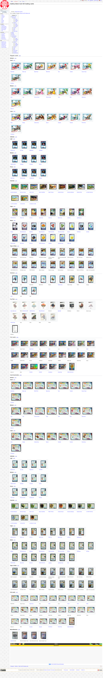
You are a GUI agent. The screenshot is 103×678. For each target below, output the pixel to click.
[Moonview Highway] (71, 186)
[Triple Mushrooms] (24, 226)
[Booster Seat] (14, 144)
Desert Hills (22, 203)
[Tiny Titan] (24, 144)
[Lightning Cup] (81, 212)
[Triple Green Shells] (62, 226)
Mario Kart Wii (56, 645)
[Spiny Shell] (24, 237)
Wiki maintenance (4, 27)
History (23, 1)
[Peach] (81, 279)
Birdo (71, 97)
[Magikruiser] (33, 144)
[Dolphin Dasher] (14, 158)
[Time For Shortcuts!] (71, 264)
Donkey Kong (36, 122)
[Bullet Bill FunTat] (14, 635)
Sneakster (31, 164)
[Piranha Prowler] (24, 172)
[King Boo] (63, 117)
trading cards (25, 13)
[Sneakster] (33, 158)
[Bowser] (51, 117)
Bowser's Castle (33, 203)
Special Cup (41, 217)
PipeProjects (3, 35)
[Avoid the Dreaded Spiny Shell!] (62, 251)
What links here (3, 41)
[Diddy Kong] (87, 91)
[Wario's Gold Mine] (43, 186)
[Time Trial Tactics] (81, 251)
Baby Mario (12, 71)
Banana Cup (60, 217)
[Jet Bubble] (43, 144)
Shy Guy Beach (14, 203)
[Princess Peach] (40, 91)
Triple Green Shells (61, 231)
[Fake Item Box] (14, 237)
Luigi (23, 97)
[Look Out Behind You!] (14, 264)
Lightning (50, 243)
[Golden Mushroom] (43, 237)
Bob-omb (31, 243)
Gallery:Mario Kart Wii (18, 11)
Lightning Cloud (60, 243)
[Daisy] (90, 355)
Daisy (47, 416)
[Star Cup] (33, 212)
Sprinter (40, 164)
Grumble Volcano (61, 192)
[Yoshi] (63, 91)
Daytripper (21, 164)
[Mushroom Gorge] (24, 186)
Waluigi (23, 122)
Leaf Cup (68, 217)
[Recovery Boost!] (62, 264)
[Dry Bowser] (16, 128)
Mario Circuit (32, 192)
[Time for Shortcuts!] (71, 584)
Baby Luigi (24, 71)
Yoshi (59, 97)
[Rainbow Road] (81, 186)
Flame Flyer (12, 178)
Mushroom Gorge (23, 192)
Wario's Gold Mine (42, 192)
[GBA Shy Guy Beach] (14, 198)
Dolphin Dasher (13, 164)
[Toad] (63, 66)
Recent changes (3, 28)
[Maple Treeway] (52, 186)
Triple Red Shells (51, 231)
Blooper (12, 231)
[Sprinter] (43, 158)
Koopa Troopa (84, 71)
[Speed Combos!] (43, 264)
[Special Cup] (43, 212)
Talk (88, 0)
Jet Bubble (40, 150)
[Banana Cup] (62, 212)
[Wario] (16, 117)
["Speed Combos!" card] (43, 635)
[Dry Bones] (16, 77)
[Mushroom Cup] (14, 212)
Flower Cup (22, 217)
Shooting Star (32, 178)
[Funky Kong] (87, 117)
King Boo (59, 122)
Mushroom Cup (13, 217)
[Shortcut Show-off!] (71, 251)
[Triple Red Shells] (52, 226)
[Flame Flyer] (14, 172)
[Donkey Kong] (40, 117)
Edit (20, 1)
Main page (2, 25)
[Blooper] (14, 226)
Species (2, 21)
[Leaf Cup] (71, 212)
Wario (11, 122)
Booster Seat (13, 150)
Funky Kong (84, 122)
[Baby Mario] (16, 66)
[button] (100, 644)
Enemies (2, 20)
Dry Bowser (12, 134)
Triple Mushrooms (23, 231)
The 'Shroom (3, 33)
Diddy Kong (84, 97)
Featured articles (3, 26)
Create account (96, 0)
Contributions (91, 0)
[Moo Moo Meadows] (14, 186)
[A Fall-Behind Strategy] (43, 251)
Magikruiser (31, 150)
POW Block (79, 231)
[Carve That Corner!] (24, 251)
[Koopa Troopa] (87, 66)
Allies (2, 19)
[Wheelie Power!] (90, 251)
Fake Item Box (13, 243)
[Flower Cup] (24, 212)
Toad (59, 71)
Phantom (40, 178)
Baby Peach (36, 71)
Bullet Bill (31, 231)
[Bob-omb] (33, 237)
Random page (3, 29)
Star (68, 562)
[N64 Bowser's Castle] (33, 198)
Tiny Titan (21, 150)
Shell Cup (50, 217)
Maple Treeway (50, 192)
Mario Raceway (89, 192)
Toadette (71, 71)
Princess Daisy (48, 97)
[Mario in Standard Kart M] (24, 305)
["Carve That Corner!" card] (33, 635)
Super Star (69, 243)
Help (2, 30)
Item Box (87, 231)
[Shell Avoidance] (33, 264)
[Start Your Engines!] (14, 251)
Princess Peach (36, 97)
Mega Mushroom (41, 231)
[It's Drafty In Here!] (24, 264)
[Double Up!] (33, 251)
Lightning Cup (79, 217)
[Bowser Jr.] (16, 103)
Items (2, 18)
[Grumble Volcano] (62, 186)
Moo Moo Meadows (14, 192)
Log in (101, 0)
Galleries (16, 666)
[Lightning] (52, 237)
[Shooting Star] (33, 172)
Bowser (47, 122)
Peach (68, 603)
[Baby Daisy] (51, 66)
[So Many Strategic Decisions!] (52, 251)
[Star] (71, 557)
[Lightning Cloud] (62, 237)
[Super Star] (71, 237)
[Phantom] (43, 172)
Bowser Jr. (12, 108)
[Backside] (14, 328)
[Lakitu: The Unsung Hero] (90, 264)
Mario (11, 97)
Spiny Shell (22, 243)
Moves (2, 22)
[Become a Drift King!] (81, 264)
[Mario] (16, 91)
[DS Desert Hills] (24, 198)
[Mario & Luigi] (90, 305)
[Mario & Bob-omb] (14, 305)
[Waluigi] (28, 117)
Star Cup (31, 217)
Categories (12, 666)
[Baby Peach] (40, 66)
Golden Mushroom (42, 243)
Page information (3, 47)
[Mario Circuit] (33, 186)
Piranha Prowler (22, 178)
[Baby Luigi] (28, 66)
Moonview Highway (70, 192)
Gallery (12, 1)
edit (19, 55)
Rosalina (71, 122)
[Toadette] (75, 66)
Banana (68, 231)
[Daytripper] (24, 158)
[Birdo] (75, 91)
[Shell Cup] (52, 212)
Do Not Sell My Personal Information (57, 664)
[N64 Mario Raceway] (90, 186)
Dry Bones (12, 83)
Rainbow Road (79, 192)
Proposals (2, 34)
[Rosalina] (75, 117)
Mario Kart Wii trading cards (23, 666)
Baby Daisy (48, 71)
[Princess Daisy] (51, 91)
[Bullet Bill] (33, 226)
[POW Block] (81, 226)
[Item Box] (90, 226)
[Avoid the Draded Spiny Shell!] (62, 571)
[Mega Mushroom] (43, 226)
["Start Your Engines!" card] (24, 635)
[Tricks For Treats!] (52, 264)
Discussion (16, 1)
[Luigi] (28, 91)
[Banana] (71, 226)
